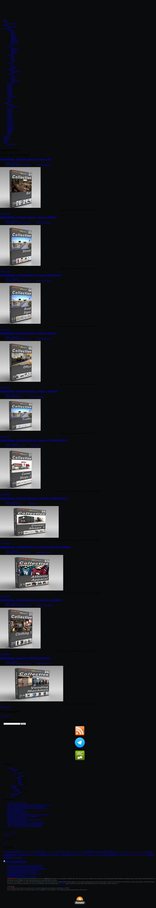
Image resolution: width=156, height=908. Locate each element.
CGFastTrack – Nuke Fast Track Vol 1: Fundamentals (22, 816)
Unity (118, 855)
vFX (138, 854)
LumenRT (14, 67)
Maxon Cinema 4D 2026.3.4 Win (16, 821)
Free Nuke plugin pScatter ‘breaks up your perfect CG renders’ (25, 867)
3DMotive (10, 121)
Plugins (9, 74)
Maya (12, 33)
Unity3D (9, 95)
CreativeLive (11, 123)
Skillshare (10, 131)
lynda (39, 854)
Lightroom (34, 855)
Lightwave (10, 89)
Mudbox (13, 38)
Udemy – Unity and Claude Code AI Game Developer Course (25, 824)
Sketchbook (14, 40)
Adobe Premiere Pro (50, 852)
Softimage (14, 35)
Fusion (13, 66)
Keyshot (9, 92)
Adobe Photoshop (39, 852)
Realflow (13, 72)
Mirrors (50, 855)
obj (50, 552)
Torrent (13, 795)
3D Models (7, 137)
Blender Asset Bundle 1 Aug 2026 (17, 818)
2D (7, 397)
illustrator (13, 53)
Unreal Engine (11, 97)
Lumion (9, 93)
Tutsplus (9, 133)
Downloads (27, 165)
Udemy (9, 118)
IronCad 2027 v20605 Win (15, 810)
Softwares (17, 777)
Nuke (12, 59)
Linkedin (9, 110)
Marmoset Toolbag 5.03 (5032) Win (17, 813)
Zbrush (9, 102)
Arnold (13, 77)
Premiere (13, 51)
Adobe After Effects (28, 852)
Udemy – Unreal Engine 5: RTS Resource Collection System (24, 826)
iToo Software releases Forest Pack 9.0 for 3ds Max (22, 872)
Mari (12, 58)
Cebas (12, 82)
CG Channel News (17, 861)
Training (105, 855)
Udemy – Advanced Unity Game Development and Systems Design (26, 808)
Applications (7, 28)
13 (10, 835)
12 (8, 835)
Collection (14, 786)
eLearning (141, 852)
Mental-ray (14, 79)
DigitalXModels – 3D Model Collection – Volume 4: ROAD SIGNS (30, 275)
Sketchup (10, 90)
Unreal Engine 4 (133, 854)
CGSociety (10, 119)
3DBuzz (9, 126)
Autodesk (10, 30)
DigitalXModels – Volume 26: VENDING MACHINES (25, 658)
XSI (8, 98)
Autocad (13, 36)
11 (6, 835)
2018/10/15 (15, 163)
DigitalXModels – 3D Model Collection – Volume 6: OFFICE (28, 333)
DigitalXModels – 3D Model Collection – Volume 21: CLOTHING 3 (31, 600)
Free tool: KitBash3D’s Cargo (15, 875)
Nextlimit (10, 69)
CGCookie (10, 124)
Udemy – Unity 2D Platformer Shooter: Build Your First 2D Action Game (28, 814)
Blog (5, 20)
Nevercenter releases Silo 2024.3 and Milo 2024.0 (21, 877)
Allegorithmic (15, 80)
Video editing (143, 855)
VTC (8, 134)
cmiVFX (9, 111)
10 (4, 835)
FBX (47, 552)
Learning (13, 787)
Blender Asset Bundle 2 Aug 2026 (17, 811)
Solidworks (14, 43)
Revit (12, 45)
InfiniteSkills (10, 128)
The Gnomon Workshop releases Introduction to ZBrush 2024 (25, 865)
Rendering (85, 854)
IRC (8, 146)
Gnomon (9, 115)
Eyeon (9, 62)
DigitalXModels (46, 165)
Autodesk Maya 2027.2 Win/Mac (16, 803)
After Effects (59, 852)
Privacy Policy (11, 144)
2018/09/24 (14, 551)
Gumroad (10, 116)
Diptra (8, 163)
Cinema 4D (98, 852)
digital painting (127, 852)
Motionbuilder (15, 41)
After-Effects (14, 49)
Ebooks (16, 789)
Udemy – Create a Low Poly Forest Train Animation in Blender (25, 823)
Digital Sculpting (135, 852)
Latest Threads (11, 23)
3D (7, 165)
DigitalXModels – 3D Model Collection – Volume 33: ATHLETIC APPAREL (35, 547)
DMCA (6, 141)
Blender (9, 85)
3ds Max (38, 165)
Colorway (14, 61)
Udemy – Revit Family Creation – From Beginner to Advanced (25, 819)
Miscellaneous (15, 794)
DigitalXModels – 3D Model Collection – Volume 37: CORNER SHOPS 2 (34, 440)
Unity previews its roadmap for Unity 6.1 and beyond (22, 870)
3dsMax (13, 31)
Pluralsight (10, 105)
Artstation (77, 852)
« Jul (5, 843)
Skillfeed (9, 129)
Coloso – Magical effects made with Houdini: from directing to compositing (28, 805)
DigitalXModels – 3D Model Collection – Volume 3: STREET (28, 217)
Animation (67, 852)
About (5, 142)
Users (7, 551)
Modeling (55, 855)
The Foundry (11, 54)
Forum (5, 22)
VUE (12, 64)
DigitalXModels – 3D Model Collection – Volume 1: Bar (26, 159)
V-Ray (13, 75)
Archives (6, 139)
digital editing (119, 852)
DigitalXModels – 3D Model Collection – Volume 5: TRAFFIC (29, 391)
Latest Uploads (11, 27)
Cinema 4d (10, 84)
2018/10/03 (15, 444)
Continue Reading (5, 213)
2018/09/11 (15, 604)
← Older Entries (4, 716)
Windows (20, 784)
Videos (20, 792)
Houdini (9, 87)
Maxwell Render (15, 71)
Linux (19, 779)
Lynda (9, 108)
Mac (19, 781)
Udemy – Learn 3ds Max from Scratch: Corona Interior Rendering (26, 806)
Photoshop (14, 48)
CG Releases (19, 165)
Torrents (6, 25)
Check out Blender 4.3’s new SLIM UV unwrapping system (24, 873)
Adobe (9, 46)
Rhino (9, 100)
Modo (12, 56)
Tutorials (6, 103)
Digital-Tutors (15, 106)
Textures (6, 136)
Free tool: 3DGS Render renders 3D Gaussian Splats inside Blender (26, 869)
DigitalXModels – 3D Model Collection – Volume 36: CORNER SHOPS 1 (34, 498)
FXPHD (9, 113)
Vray (14, 857)
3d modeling (39, 605)
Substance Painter (98, 855)
